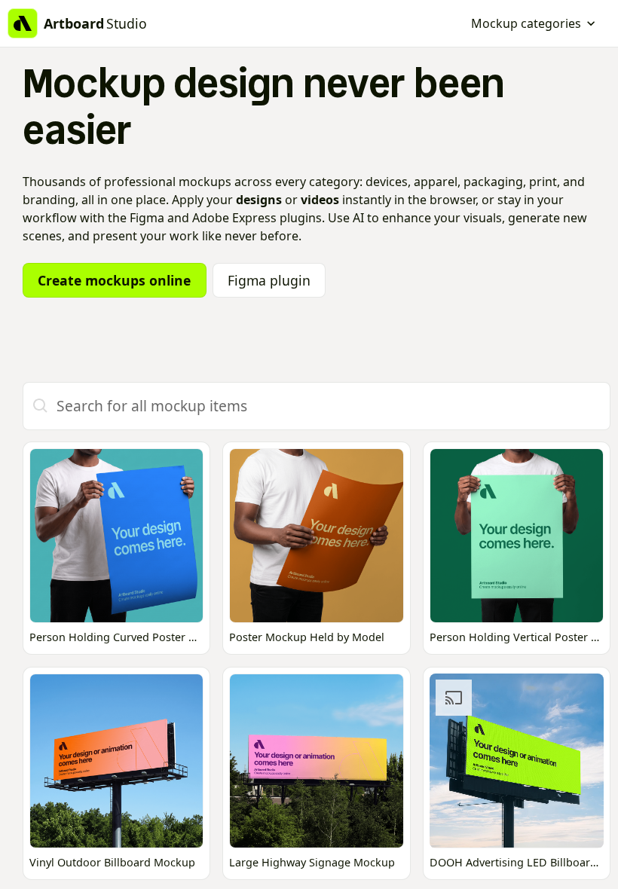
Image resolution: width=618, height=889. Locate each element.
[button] (533, 23)
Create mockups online (114, 280)
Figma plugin (269, 280)
